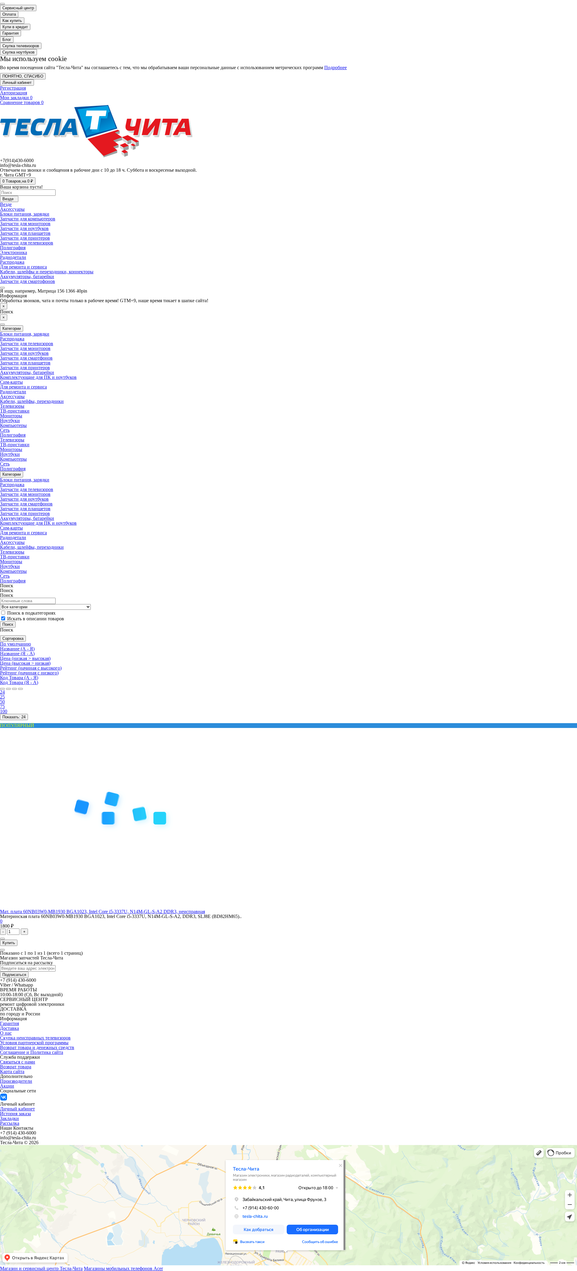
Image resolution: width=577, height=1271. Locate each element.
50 (2, 701)
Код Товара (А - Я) (19, 677)
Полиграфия (13, 247)
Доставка (9, 1028)
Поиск (6, 595)
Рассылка (9, 1123)
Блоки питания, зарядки (24, 213)
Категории (11, 474)
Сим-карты (11, 382)
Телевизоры (12, 406)
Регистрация (13, 88)
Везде (6, 204)
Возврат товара (15, 1066)
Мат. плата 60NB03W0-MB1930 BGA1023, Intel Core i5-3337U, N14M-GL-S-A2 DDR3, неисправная (102, 911)
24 (2, 692)
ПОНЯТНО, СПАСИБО (22, 76)
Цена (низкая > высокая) (25, 658)
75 (2, 706)
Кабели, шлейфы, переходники (32, 401)
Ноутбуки (10, 420)
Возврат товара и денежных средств (37, 1047)
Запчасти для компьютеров (27, 218)
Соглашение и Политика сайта (31, 1052)
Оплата (9, 14)
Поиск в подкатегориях (31, 613)
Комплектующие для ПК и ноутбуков (38, 377)
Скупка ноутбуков (18, 52)
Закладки (9, 1118)
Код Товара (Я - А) (19, 682)
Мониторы (11, 415)
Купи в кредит (15, 27)
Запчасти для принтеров (25, 238)
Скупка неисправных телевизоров (35, 1037)
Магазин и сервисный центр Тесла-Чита (41, 1268)
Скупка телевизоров (20, 46)
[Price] (20, 689)
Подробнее (335, 67)
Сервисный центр (18, 8)
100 (3, 711)
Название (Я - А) (17, 653)
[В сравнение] (2, 950)
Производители (16, 1081)
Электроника (13, 252)
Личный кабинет (17, 1108)
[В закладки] (2, 939)
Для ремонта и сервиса (23, 266)
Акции (7, 1085)
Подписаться (14, 974)
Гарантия (10, 33)
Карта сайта (12, 1071)
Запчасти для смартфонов (26, 358)
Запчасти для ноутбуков (24, 228)
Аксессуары (12, 209)
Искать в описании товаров (35, 618)
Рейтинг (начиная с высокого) (31, 668)
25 (2, 696)
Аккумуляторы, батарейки (27, 276)
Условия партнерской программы (34, 1042)
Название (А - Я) (17, 648)
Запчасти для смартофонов (27, 281)
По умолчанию (15, 643)
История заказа (15, 1113)
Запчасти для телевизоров (26, 242)
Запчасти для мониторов (25, 223)
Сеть (5, 430)
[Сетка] (8, 689)
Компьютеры (13, 425)
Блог (6, 39)
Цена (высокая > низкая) (25, 663)
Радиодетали (13, 257)
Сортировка (12, 638)
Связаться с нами (17, 1061)
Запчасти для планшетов (25, 233)
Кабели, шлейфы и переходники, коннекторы (46, 271)
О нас (6, 1033)
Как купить (12, 20)
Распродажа (12, 262)
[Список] (2, 689)
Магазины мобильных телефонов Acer (123, 1268)
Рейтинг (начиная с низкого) (29, 672)
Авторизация (13, 92)
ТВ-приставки (14, 410)
